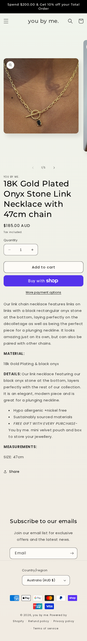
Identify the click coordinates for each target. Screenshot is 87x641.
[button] (6, 21)
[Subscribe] (71, 553)
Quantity (10, 240)
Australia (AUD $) (41, 580)
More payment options (43, 292)
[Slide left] (33, 167)
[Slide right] (54, 167)
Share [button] (14, 471)
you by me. (41, 615)
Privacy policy (63, 621)
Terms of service (45, 628)
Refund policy (38, 621)
